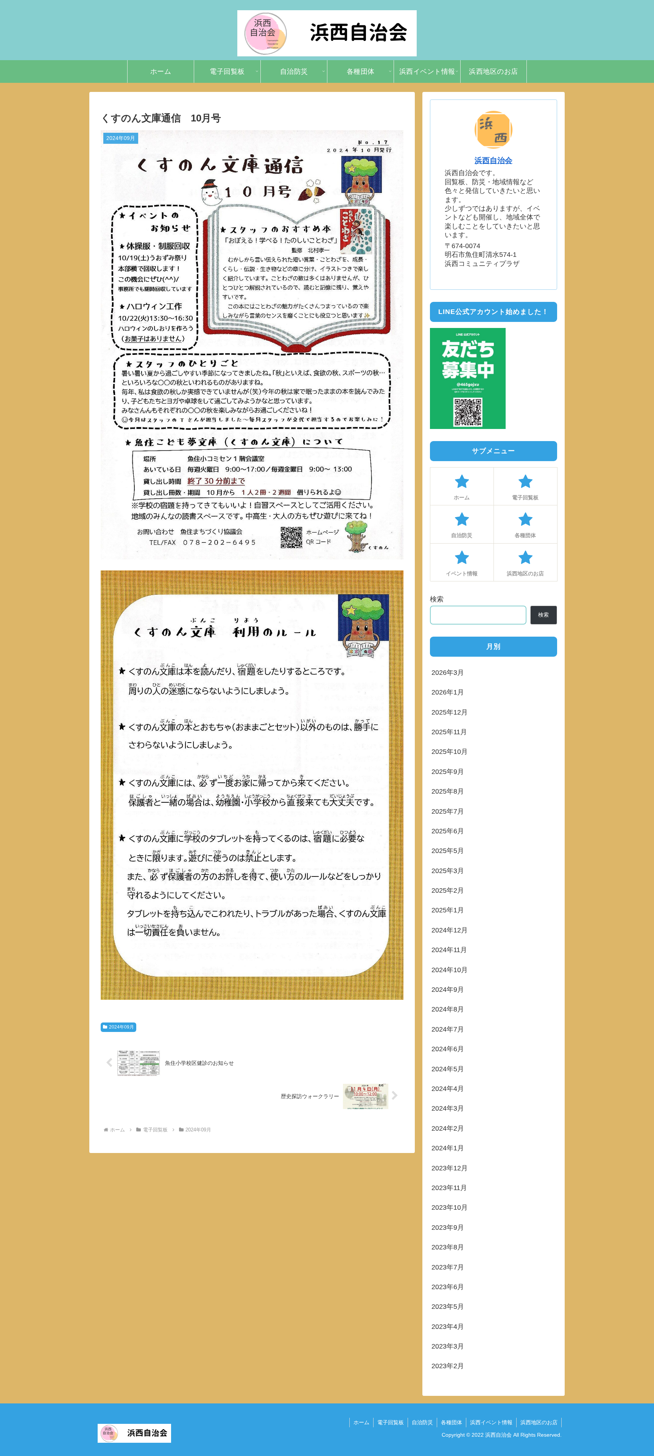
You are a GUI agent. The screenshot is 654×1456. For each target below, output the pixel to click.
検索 (437, 599)
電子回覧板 (390, 1422)
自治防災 (422, 1422)
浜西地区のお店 (538, 1422)
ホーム (361, 1422)
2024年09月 (121, 1027)
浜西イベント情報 (491, 1422)
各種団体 (451, 1422)
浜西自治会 (493, 160)
